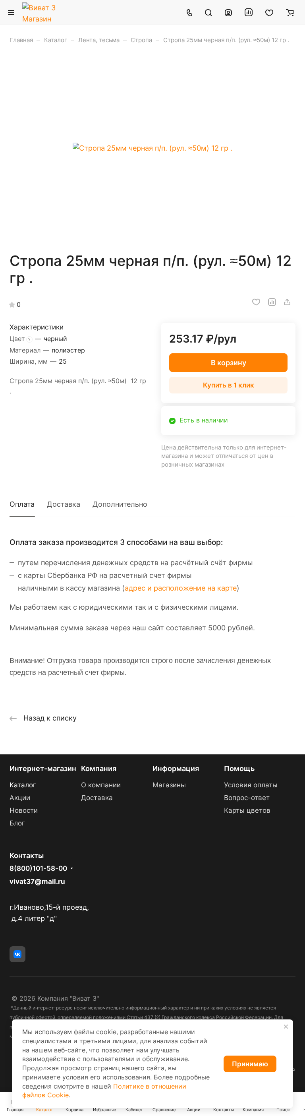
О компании (101, 785)
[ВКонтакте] (17, 954)
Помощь (239, 768)
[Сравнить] (272, 302)
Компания (98, 768)
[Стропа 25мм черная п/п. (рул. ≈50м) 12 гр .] (152, 148)
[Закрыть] (286, 1026)
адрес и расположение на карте (181, 588)
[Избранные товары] (269, 12)
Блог (17, 823)
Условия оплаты (251, 785)
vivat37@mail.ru (37, 881)
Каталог (23, 785)
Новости (24, 810)
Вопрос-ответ (247, 798)
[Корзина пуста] (290, 12)
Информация (175, 768)
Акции (20, 798)
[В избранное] (256, 302)
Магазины (169, 785)
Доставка (63, 504)
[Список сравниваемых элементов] (249, 12)
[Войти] (228, 12)
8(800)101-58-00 (38, 868)
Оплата (22, 504)
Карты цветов (247, 810)
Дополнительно (120, 504)
